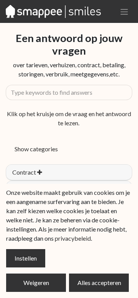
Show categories (36, 148)
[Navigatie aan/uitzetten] (124, 11)
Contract (24, 172)
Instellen (26, 258)
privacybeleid (73, 238)
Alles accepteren (99, 282)
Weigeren (36, 282)
